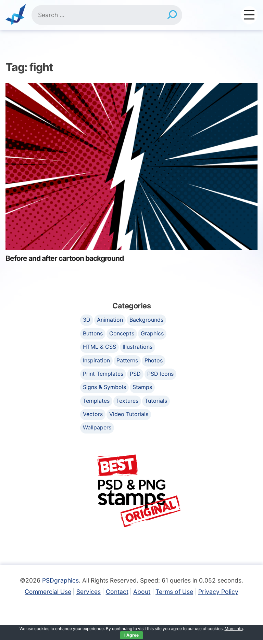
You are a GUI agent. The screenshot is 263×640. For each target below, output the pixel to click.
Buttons (93, 333)
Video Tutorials (128, 414)
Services (88, 591)
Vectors (93, 414)
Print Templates (103, 373)
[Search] (171, 15)
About (141, 591)
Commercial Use (48, 591)
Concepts (121, 333)
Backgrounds (146, 319)
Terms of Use (174, 591)
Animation (110, 319)
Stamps (142, 387)
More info (234, 628)
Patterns (127, 360)
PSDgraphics (60, 580)
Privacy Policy (218, 591)
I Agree (131, 635)
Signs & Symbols (104, 387)
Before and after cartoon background (64, 258)
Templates (96, 400)
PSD (135, 373)
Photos (154, 360)
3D (86, 319)
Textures (127, 400)
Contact (117, 591)
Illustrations (137, 346)
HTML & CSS (99, 346)
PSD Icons (160, 373)
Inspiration (96, 360)
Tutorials (156, 400)
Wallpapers (97, 427)
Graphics (152, 333)
